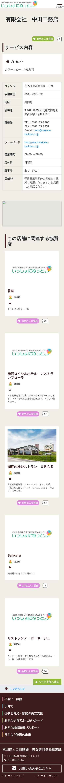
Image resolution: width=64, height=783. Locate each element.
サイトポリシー (50, 775)
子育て (8, 706)
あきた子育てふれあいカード (23, 720)
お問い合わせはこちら (35, 768)
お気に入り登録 (45, 38)
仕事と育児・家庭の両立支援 (23, 713)
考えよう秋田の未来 (17, 734)
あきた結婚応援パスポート (22, 727)
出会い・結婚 (13, 699)
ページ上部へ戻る (48, 681)
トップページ (17, 689)
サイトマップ (15, 775)
